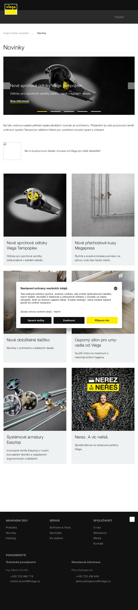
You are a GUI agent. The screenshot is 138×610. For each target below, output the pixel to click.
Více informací (19, 101)
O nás (97, 527)
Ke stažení (56, 538)
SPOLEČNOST (102, 520)
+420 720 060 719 (21, 576)
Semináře (56, 533)
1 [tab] (42, 111)
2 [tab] (55, 111)
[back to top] (132, 519)
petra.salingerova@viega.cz (93, 581)
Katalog (11, 538)
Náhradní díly (17, 520)
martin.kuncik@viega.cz (25, 581)
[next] (131, 85)
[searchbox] (66, 17)
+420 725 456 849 (87, 576)
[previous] (6, 85)
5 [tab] (96, 111)
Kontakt (98, 543)
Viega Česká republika (16, 33)
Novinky (11, 533)
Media (97, 538)
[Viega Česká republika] (11, 5)
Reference (100, 533)
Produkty (11, 527)
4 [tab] (82, 111)
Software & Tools (60, 527)
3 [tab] (69, 111)
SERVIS (55, 520)
